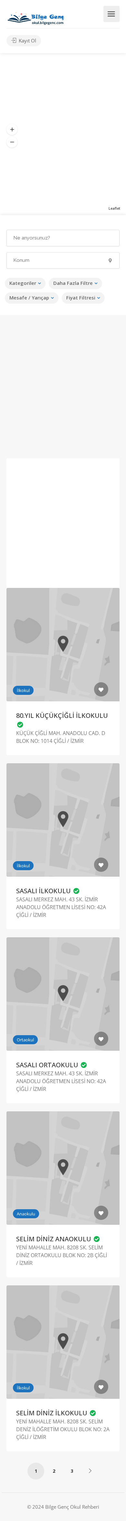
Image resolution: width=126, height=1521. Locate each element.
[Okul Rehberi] (35, 16)
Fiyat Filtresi (80, 297)
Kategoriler (22, 283)
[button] (11, 129)
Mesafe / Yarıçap (29, 297)
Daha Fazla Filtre (73, 283)
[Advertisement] (63, 390)
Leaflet (114, 208)
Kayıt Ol (26, 40)
